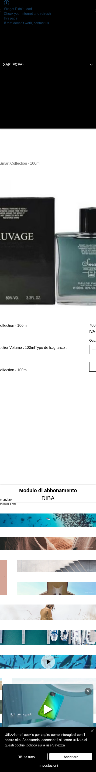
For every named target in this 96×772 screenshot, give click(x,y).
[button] (48, 64)
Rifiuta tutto (26, 756)
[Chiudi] (89, 733)
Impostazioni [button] (48, 765)
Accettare (71, 756)
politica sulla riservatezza (46, 744)
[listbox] (48, 64)
